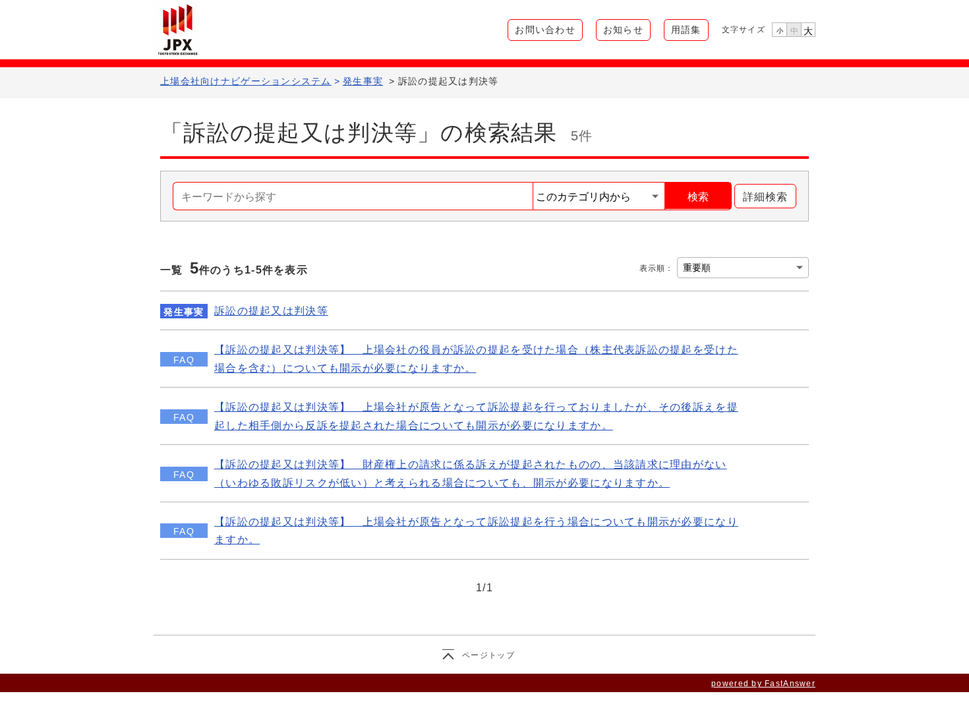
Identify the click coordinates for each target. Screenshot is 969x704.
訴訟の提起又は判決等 (271, 310)
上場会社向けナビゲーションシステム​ (246, 81)
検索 (698, 196)
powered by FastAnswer (763, 683)
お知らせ (623, 29)
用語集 (686, 29)
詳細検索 (761, 196)
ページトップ (488, 655)
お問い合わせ (545, 29)
